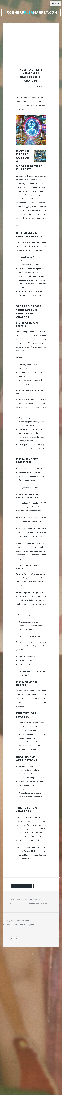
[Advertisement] (31, 40)
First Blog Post (43, 886)
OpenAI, (32, 903)
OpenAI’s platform (34, 469)
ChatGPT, (31, 900)
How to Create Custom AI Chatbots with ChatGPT (31, 75)
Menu (57, 3)
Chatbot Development (25, 925)
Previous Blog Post (21, 886)
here (24, 452)
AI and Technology (21, 921)
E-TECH (28, 954)
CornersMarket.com (31, 12)
